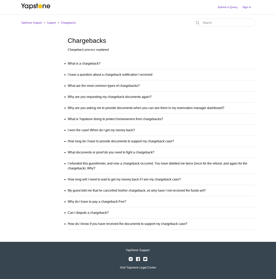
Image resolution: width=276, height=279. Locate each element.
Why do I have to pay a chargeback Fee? (97, 201)
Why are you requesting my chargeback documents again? (110, 97)
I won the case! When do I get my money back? (101, 130)
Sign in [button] (246, 7)
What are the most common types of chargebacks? (104, 85)
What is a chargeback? (84, 63)
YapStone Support (31, 22)
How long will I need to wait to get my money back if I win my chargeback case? (124, 179)
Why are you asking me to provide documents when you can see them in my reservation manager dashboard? (146, 108)
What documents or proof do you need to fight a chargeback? (111, 152)
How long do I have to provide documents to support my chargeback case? (121, 141)
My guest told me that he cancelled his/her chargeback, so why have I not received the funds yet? (137, 190)
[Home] (36, 9)
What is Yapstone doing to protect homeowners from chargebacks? (115, 119)
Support (51, 22)
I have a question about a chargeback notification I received (110, 74)
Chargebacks (68, 22)
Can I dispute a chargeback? (88, 212)
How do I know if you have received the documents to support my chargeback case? (127, 224)
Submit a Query (228, 7)
